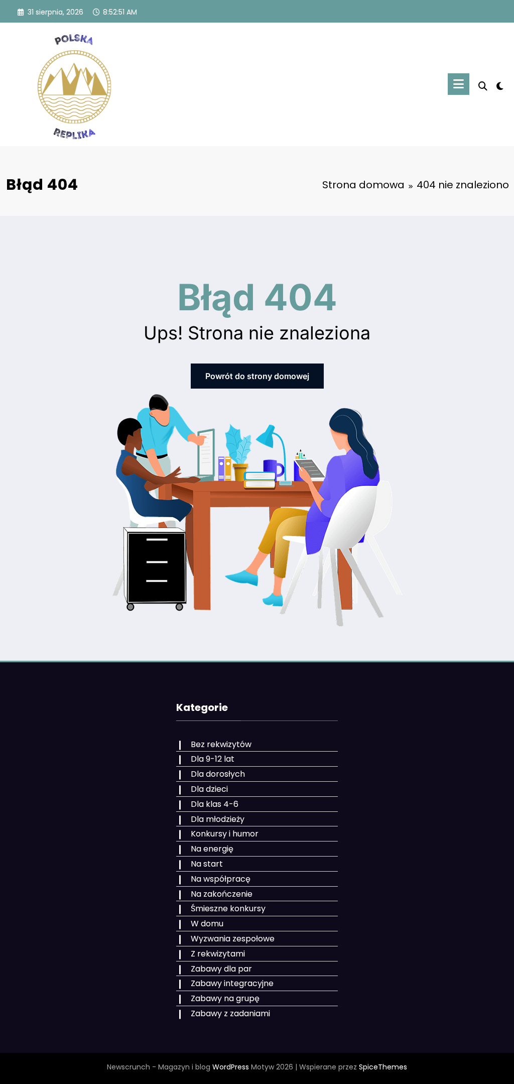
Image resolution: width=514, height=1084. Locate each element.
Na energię (212, 849)
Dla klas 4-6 (214, 804)
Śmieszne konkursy (228, 908)
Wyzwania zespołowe (233, 938)
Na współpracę (220, 879)
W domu (207, 923)
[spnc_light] (499, 84)
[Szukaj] (483, 86)
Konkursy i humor (225, 833)
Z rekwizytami (218, 953)
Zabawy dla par (221, 969)
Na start (207, 864)
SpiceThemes (383, 1067)
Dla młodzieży (217, 819)
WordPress (230, 1067)
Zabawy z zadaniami (230, 1013)
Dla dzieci (209, 789)
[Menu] (458, 84)
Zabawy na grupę (225, 998)
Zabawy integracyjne (232, 983)
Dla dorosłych (218, 774)
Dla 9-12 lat (212, 759)
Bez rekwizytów (221, 744)
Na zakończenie (221, 894)
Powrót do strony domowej (257, 376)
